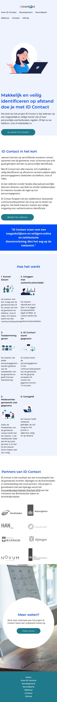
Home (28, 677)
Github (25, 18)
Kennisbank (41, 12)
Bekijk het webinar (17, 217)
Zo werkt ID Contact (18, 132)
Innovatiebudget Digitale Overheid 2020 (21, 490)
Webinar (5, 18)
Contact (16, 18)
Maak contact (28, 631)
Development (26, 12)
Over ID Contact (8, 12)
